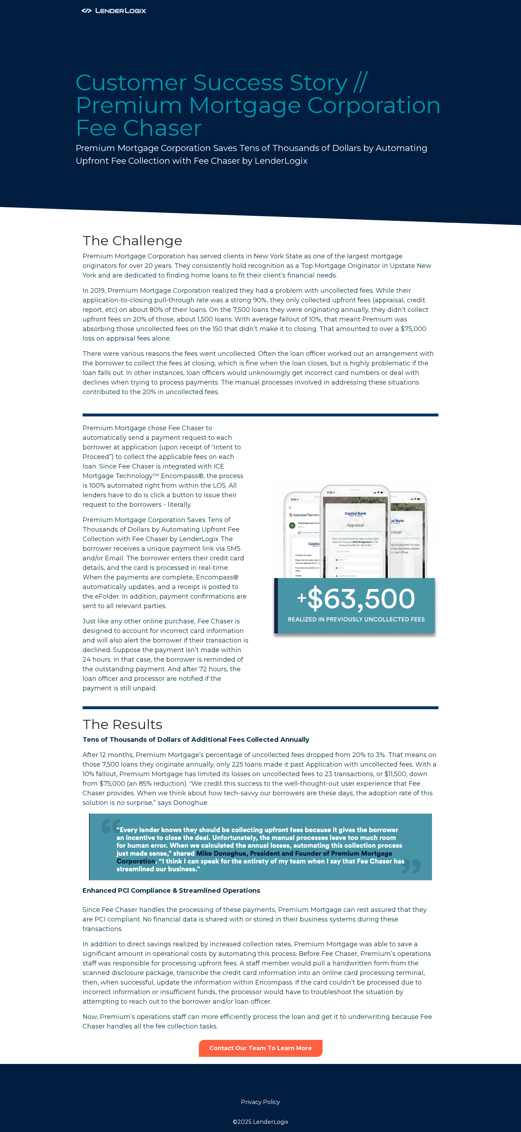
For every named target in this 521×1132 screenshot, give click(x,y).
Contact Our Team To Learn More (260, 1048)
